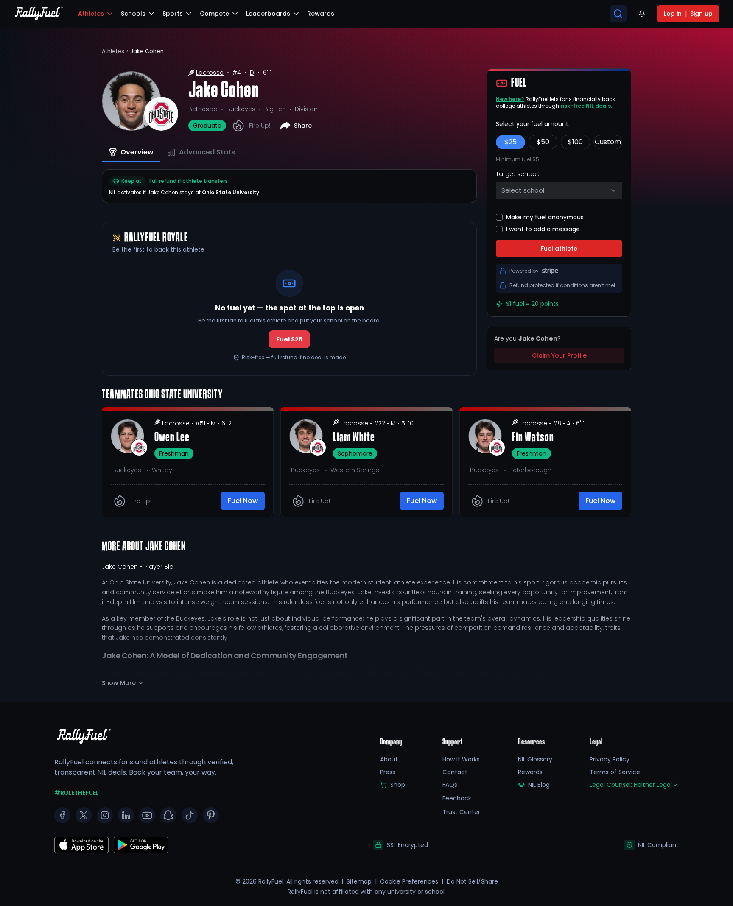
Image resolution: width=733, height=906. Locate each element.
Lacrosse (210, 72)
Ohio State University (230, 192)
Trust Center (461, 812)
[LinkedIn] (126, 815)
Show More (119, 683)
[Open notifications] (641, 13)
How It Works (461, 759)
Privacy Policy (609, 759)
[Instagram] (105, 815)
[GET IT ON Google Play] (81, 845)
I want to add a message (543, 229)
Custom (608, 142)
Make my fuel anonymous (545, 217)
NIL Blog (539, 784)
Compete (214, 13)
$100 (575, 142)
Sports (172, 13)
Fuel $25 (289, 339)
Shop (397, 784)
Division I (308, 109)
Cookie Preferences (409, 881)
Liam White (354, 438)
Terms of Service (615, 772)
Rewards (530, 772)
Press (387, 772)
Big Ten (275, 109)
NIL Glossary (535, 759)
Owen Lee (172, 438)
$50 (543, 142)
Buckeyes (241, 109)
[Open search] (618, 13)
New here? (510, 99)
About (389, 759)
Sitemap (359, 881)
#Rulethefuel (76, 793)
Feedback (456, 798)
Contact (454, 772)
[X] (84, 815)
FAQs (449, 784)
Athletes (91, 13)
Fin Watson (533, 438)
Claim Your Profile (559, 355)
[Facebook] (62, 815)
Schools (133, 13)
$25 (510, 142)
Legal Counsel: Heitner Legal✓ (634, 784)
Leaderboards (268, 13)
